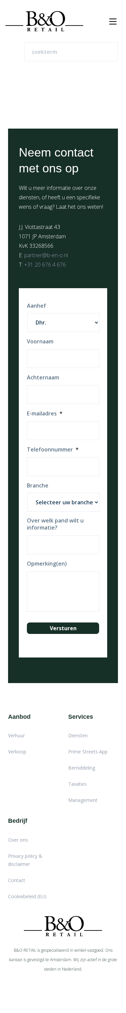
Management (82, 800)
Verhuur (16, 735)
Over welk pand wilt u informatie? (55, 524)
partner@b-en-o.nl (46, 255)
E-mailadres (44, 413)
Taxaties (77, 784)
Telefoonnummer (53, 449)
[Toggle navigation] (113, 21)
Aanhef (36, 305)
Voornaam (40, 341)
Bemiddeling (81, 768)
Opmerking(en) (47, 563)
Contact (16, 880)
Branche (37, 485)
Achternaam (43, 377)
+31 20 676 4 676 (45, 264)
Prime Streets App (88, 751)
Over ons (18, 840)
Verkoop (17, 751)
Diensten (78, 735)
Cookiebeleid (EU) (27, 896)
